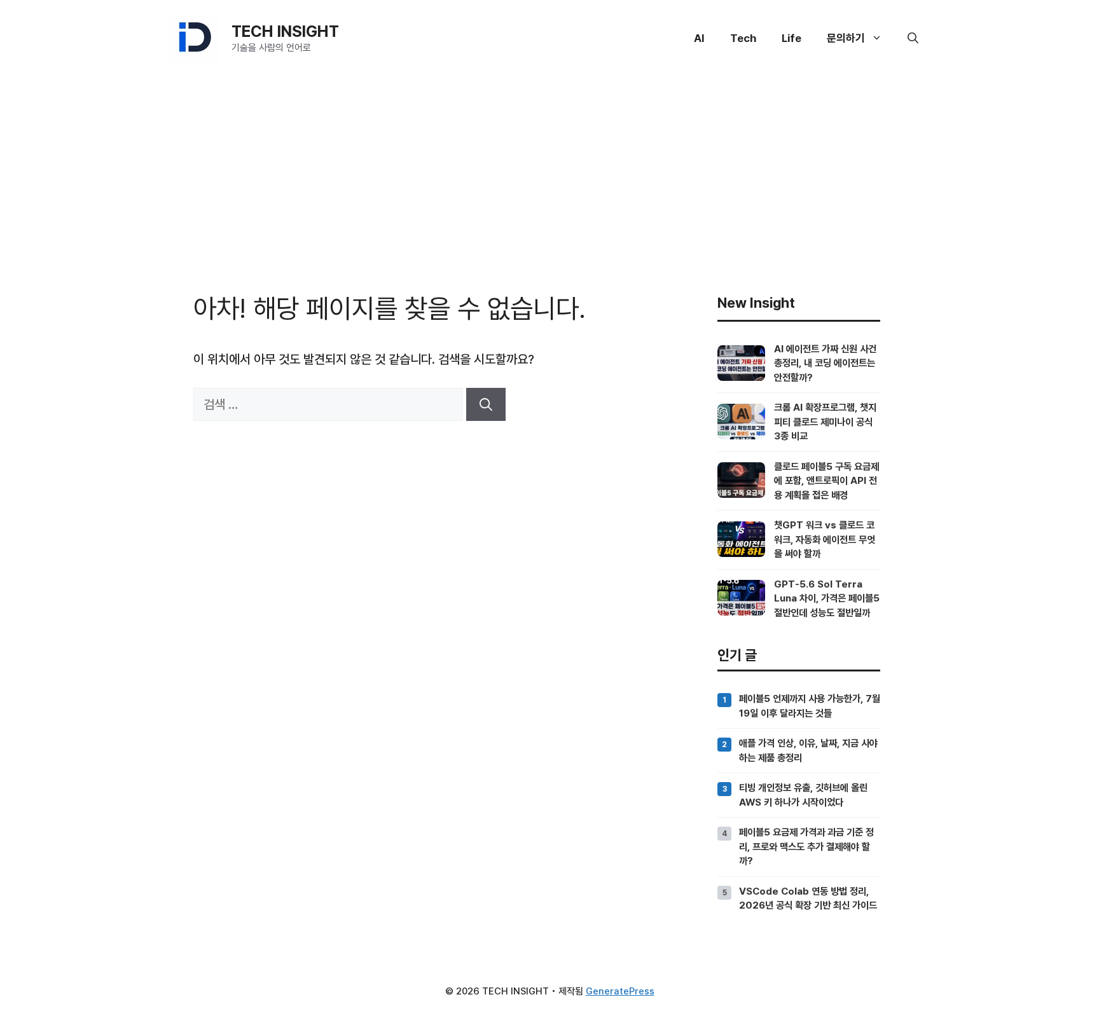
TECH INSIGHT (285, 31)
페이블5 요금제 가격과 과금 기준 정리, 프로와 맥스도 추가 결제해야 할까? (806, 846)
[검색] (486, 404)
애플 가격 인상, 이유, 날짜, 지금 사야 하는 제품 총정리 (808, 750)
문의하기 (846, 38)
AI (699, 38)
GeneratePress (620, 991)
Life (791, 38)
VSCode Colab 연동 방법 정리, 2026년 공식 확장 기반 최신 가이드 (808, 898)
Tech (743, 38)
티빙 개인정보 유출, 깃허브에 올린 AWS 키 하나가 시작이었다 (803, 794)
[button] (913, 38)
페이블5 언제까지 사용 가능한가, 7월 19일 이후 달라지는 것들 (809, 705)
